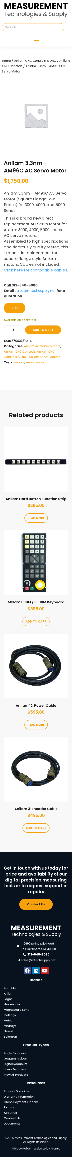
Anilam (19, 362)
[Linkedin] (36, 970)
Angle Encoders (15, 1053)
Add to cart (43, 330)
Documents (12, 1123)
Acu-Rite (10, 988)
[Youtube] (45, 970)
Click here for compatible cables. (36, 270)
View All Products (16, 1075)
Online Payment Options (21, 1102)
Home (6, 60)
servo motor (35, 362)
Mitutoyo (10, 1026)
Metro (8, 1020)
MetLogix (10, 1015)
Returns (9, 1107)
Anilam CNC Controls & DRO (35, 60)
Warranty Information (19, 1097)
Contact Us (12, 1118)
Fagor (8, 999)
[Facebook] (27, 970)
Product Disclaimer (17, 1091)
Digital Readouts (15, 1064)
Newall (8, 1031)
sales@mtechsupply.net (35, 290)
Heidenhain (12, 1004)
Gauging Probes (15, 1058)
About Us (10, 1113)
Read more (36, 518)
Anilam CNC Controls (20, 351)
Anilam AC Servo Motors (42, 346)
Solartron (10, 1037)
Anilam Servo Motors (44, 357)
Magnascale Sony (16, 1010)
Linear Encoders (15, 1069)
